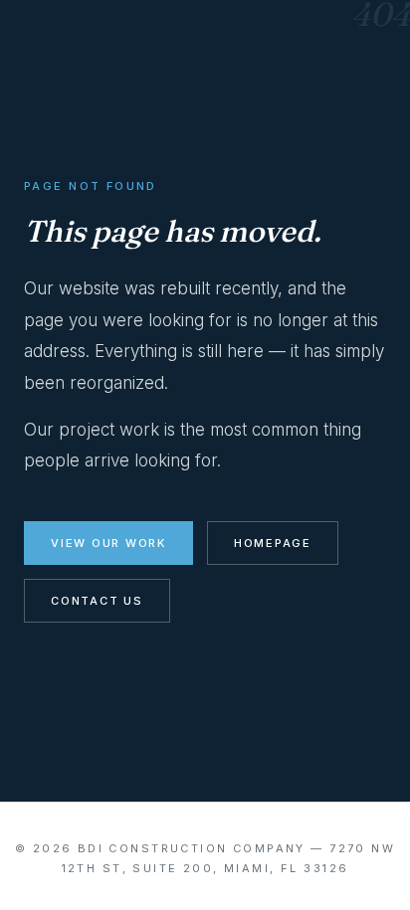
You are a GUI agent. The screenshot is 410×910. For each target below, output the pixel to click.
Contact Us (97, 601)
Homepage (272, 543)
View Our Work (108, 543)
